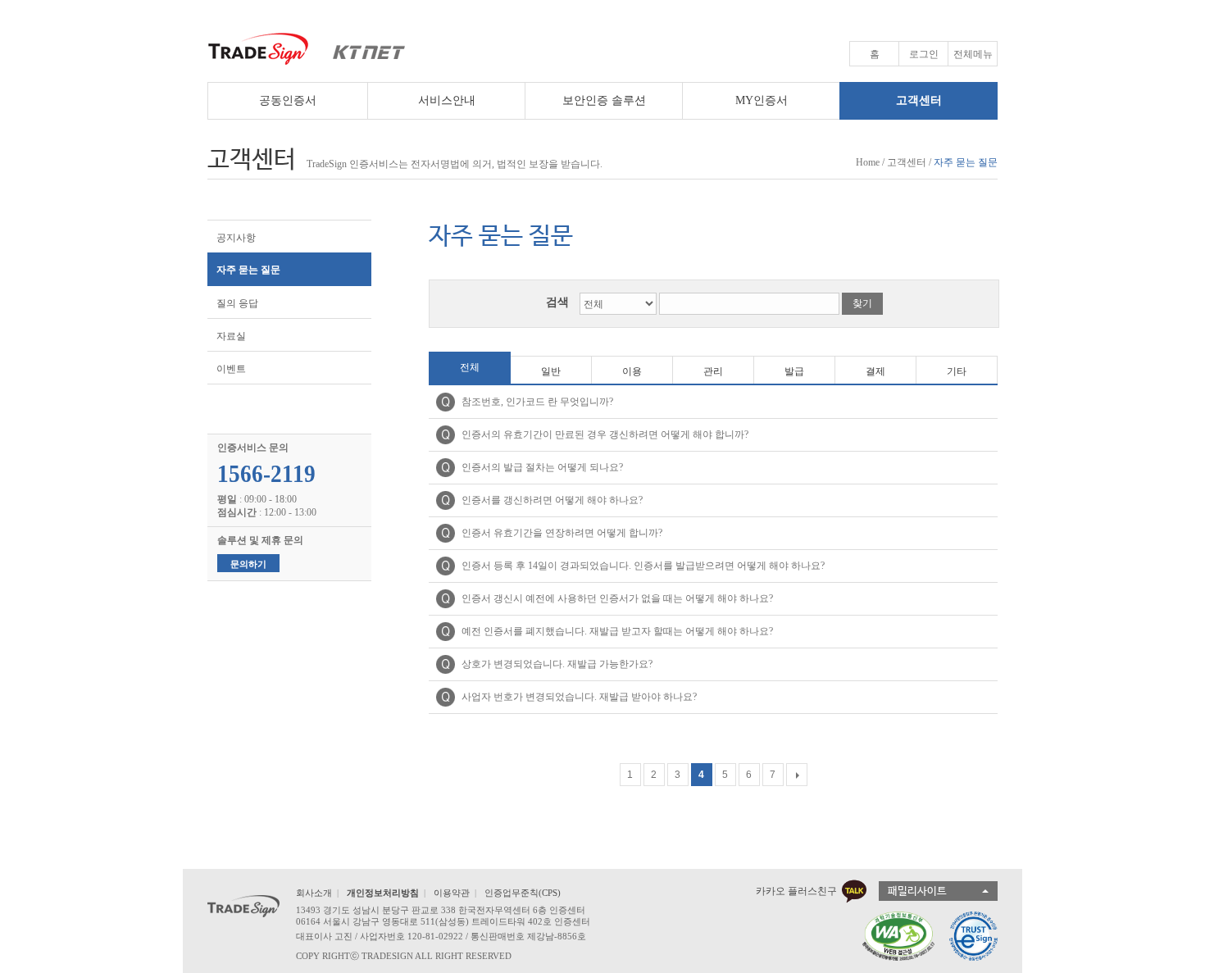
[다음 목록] (796, 774)
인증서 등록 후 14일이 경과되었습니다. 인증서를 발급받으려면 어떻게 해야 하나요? (643, 565)
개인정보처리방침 (383, 893)
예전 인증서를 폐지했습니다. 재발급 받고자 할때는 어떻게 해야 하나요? (617, 631)
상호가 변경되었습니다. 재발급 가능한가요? (557, 664)
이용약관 (452, 893)
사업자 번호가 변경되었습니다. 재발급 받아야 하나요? (579, 696)
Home (868, 162)
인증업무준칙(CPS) (522, 893)
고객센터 (906, 162)
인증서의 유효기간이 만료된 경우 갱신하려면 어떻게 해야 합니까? (605, 434)
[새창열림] (892, 936)
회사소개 (314, 893)
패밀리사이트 (917, 891)
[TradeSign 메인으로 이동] (258, 49)
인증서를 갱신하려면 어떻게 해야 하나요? (552, 500)
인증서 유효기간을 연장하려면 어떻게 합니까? (562, 533)
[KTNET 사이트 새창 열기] (361, 49)
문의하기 (248, 564)
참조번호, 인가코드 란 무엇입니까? (537, 401)
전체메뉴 (973, 54)
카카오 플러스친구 (796, 891)
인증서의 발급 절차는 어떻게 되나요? (542, 467)
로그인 (924, 54)
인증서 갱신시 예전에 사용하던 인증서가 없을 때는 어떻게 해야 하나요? (617, 598)
